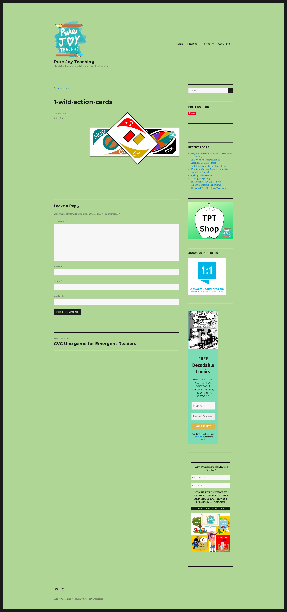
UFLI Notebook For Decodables (205, 160)
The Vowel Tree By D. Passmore (206, 182)
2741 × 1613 (58, 118)
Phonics (192, 43)
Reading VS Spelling (200, 178)
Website (59, 296)
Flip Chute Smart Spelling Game (206, 185)
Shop (207, 43)
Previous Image (61, 88)
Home (179, 43)
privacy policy (199, 436)
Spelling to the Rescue (201, 175)
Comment (60, 221)
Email (58, 281)
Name (58, 266)
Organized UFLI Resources (203, 163)
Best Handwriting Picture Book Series (208, 166)
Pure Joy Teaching (74, 61)
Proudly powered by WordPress (88, 599)
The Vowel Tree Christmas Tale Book (208, 188)
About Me (224, 43)
